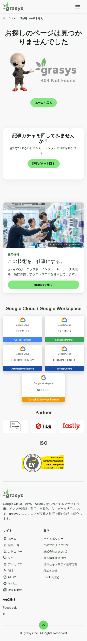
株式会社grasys (54, 551)
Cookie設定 (51, 577)
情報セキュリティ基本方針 (60, 564)
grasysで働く (43, 284)
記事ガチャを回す (43, 163)
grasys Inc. (31, 633)
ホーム (7, 18)
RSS (8, 570)
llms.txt (10, 583)
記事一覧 (11, 545)
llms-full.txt (12, 590)
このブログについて (56, 545)
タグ (8, 558)
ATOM (9, 577)
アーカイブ (12, 564)
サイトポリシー (53, 538)
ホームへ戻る (43, 102)
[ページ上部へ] (43, 625)
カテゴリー (12, 551)
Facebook (10, 607)
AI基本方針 (50, 570)
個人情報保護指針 (55, 557)
